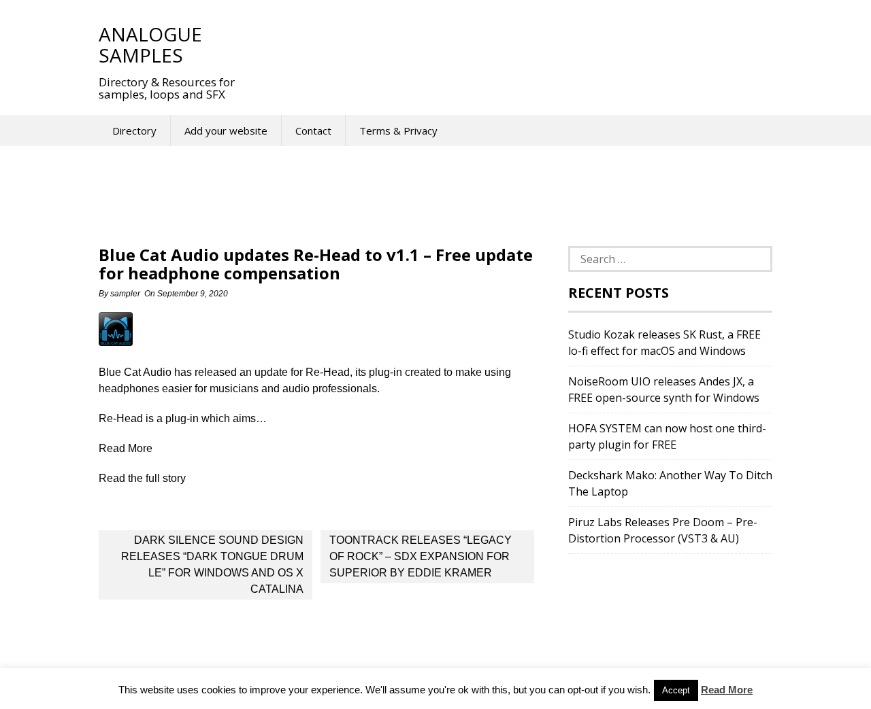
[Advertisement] (503, 44)
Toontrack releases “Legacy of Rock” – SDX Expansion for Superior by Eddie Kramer (420, 556)
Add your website (225, 130)
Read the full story (142, 478)
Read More (727, 689)
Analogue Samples (150, 44)
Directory (134, 130)
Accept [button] (676, 690)
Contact (313, 130)
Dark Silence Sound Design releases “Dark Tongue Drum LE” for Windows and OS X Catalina (212, 564)
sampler (125, 293)
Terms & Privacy (398, 130)
